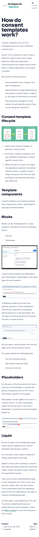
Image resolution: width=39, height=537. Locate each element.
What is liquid (10, 511)
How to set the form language (12, 528)
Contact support (34, 7)
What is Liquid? (32, 528)
